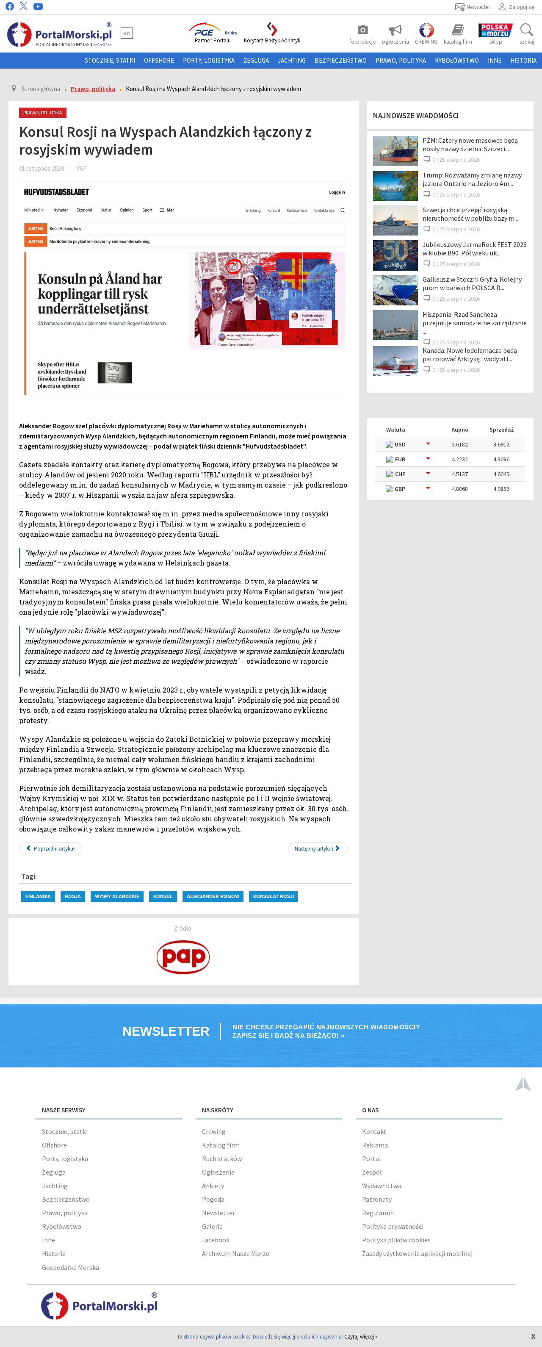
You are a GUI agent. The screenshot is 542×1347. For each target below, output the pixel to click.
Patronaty (377, 1199)
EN (126, 33)
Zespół (372, 1172)
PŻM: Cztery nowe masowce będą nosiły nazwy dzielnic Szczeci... (470, 144)
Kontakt (374, 1131)
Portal (371, 1158)
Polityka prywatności (392, 1226)
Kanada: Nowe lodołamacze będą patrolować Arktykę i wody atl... (470, 354)
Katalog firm (221, 1145)
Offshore (159, 60)
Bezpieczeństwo (341, 60)
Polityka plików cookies (396, 1240)
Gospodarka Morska (70, 1267)
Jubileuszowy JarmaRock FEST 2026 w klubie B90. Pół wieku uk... (475, 248)
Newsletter (218, 1212)
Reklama (375, 1145)
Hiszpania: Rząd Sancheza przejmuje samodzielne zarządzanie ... (475, 322)
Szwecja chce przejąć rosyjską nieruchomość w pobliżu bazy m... (470, 213)
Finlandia (38, 896)
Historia (523, 60)
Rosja (73, 896)
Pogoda (213, 1199)
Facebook (216, 1240)
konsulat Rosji (273, 896)
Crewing (214, 1131)
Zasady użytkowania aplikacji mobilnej (417, 1253)
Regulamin (378, 1212)
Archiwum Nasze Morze (235, 1253)
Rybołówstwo (457, 60)
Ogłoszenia (218, 1172)
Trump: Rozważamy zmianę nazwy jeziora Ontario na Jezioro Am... (472, 179)
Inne (494, 60)
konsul (163, 896)
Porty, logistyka (209, 60)
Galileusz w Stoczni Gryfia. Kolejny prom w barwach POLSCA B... (472, 283)
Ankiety (213, 1185)
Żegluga (256, 60)
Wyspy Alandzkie (117, 896)
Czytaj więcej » (361, 1336)
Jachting (292, 60)
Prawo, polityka (401, 60)
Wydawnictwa (381, 1185)
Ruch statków (222, 1158)
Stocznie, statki (110, 60)
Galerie (212, 1226)
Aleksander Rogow (213, 896)
